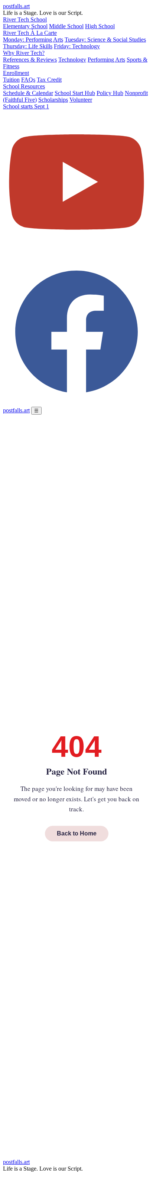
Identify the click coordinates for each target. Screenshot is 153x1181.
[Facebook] (76, 403)
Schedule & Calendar (28, 93)
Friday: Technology (77, 46)
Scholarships (53, 99)
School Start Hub (75, 93)
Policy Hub (110, 93)
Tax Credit (49, 79)
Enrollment (16, 73)
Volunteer (80, 99)
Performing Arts (106, 59)
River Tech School (25, 19)
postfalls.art (16, 6)
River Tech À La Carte (30, 33)
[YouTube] (76, 255)
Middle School (66, 26)
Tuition (11, 79)
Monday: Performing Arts (33, 39)
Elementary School (25, 26)
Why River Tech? (24, 53)
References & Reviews (30, 59)
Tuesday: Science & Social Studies (105, 39)
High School (100, 26)
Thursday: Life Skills (27, 46)
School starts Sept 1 (26, 106)
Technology (72, 59)
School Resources (24, 86)
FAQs (28, 79)
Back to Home (77, 833)
